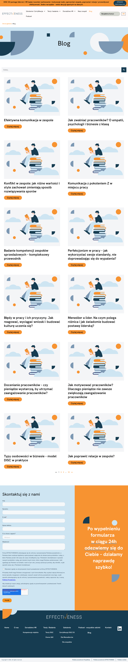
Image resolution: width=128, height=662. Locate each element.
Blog (90, 11)
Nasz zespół (82, 11)
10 (69, 472)
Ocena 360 (49, 637)
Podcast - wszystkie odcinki (89, 627)
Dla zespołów (67, 642)
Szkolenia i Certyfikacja (34, 11)
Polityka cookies (122, 660)
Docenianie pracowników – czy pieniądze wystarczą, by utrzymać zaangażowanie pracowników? (28, 389)
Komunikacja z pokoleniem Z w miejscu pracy (90, 185)
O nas (16, 627)
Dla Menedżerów (67, 637)
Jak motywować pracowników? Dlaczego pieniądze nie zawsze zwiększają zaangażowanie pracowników (90, 391)
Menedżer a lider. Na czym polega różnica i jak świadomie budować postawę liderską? (92, 322)
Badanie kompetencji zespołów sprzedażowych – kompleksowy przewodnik (26, 254)
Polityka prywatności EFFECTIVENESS (103, 660)
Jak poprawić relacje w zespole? (91, 456)
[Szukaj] (123, 69)
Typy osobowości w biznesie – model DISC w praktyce (30, 458)
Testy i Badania (49, 627)
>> (72, 472)
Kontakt (108, 627)
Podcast (29, 16)
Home (6, 627)
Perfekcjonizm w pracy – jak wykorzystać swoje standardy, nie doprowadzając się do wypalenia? (92, 254)
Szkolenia (67, 627)
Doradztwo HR (68, 11)
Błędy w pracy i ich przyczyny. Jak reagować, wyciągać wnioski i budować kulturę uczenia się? (32, 322)
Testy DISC (49, 632)
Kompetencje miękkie (30, 632)
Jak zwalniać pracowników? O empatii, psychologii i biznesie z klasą (96, 122)
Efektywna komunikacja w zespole (28, 120)
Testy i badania (53, 11)
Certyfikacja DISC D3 (67, 632)
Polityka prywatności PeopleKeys (81, 660)
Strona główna (6, 24)
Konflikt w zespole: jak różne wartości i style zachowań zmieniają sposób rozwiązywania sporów (32, 187)
